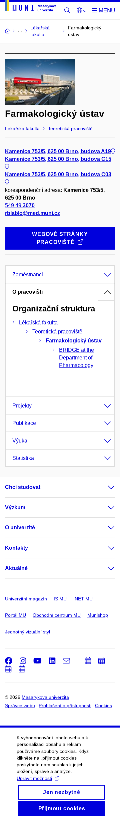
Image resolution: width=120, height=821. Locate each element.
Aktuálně (16, 568)
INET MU (83, 598)
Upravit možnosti (34, 778)
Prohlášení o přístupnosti (65, 705)
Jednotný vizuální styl (27, 631)
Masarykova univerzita (45, 697)
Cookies (103, 705)
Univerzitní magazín (26, 598)
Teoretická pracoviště (57, 331)
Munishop (97, 615)
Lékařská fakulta (38, 322)
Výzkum (15, 507)
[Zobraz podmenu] (105, 487)
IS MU (60, 598)
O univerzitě (20, 527)
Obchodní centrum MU (57, 615)
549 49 (20, 205)
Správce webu (20, 705)
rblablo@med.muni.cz (32, 213)
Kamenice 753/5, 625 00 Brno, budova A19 (58, 151)
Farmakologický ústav (74, 340)
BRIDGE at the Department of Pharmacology (76, 357)
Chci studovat (22, 487)
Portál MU (15, 615)
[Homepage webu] (30, 6)
